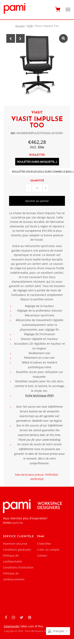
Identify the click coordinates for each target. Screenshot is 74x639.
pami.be (17, 523)
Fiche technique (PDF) (39, 395)
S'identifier (44, 544)
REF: (13, 133)
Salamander (12, 626)
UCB (30, 26)
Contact (42, 555)
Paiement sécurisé (15, 544)
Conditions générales (17, 549)
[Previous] (10, 38)
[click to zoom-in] (63, 38)
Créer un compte (48, 549)
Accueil (20, 26)
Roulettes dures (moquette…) (37, 161)
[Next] (20, 38)
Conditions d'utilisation (18, 567)
